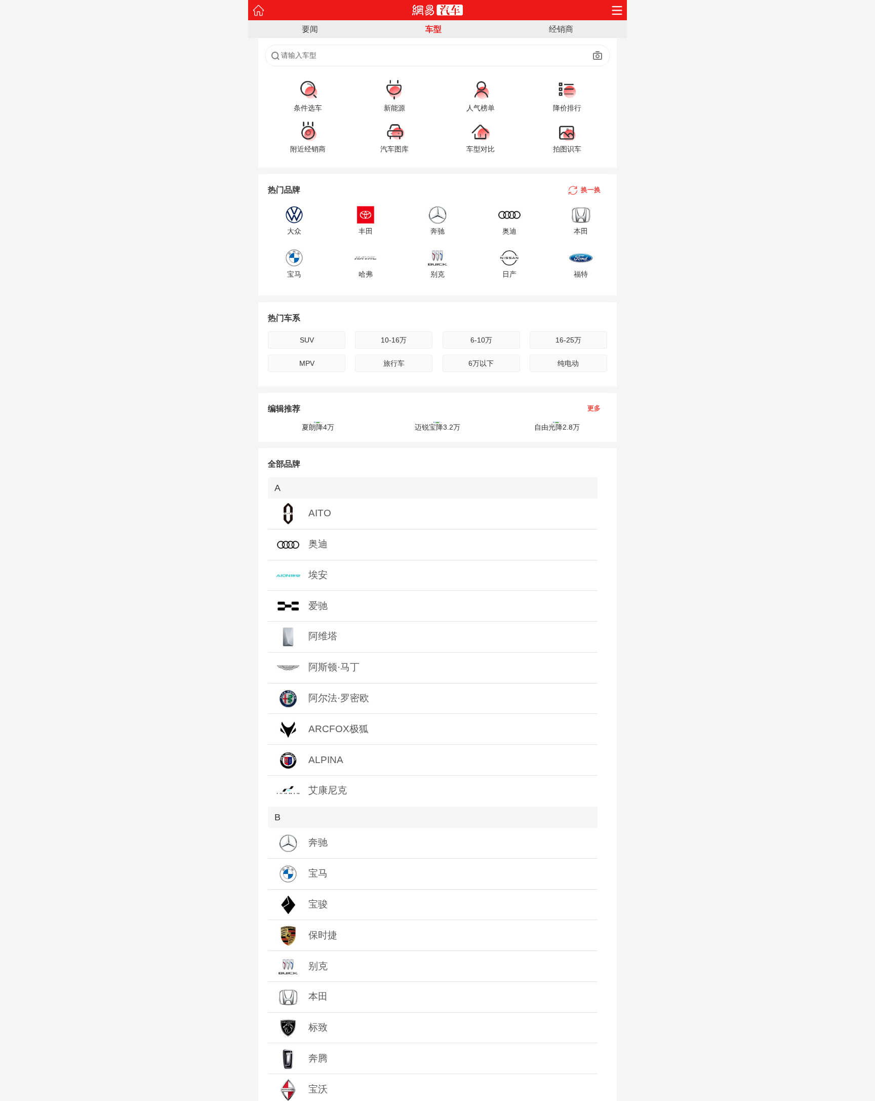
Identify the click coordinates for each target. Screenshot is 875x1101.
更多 (594, 408)
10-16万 (394, 340)
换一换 (591, 190)
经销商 (561, 29)
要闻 (310, 29)
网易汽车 (437, 10)
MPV (306, 363)
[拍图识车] (598, 55)
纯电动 (568, 363)
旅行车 (394, 363)
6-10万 (481, 340)
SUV (307, 340)
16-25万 (568, 340)
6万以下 (481, 363)
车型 (433, 29)
